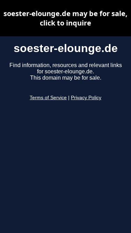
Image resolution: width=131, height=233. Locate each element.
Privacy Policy (86, 97)
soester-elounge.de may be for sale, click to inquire (65, 18)
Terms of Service (48, 97)
